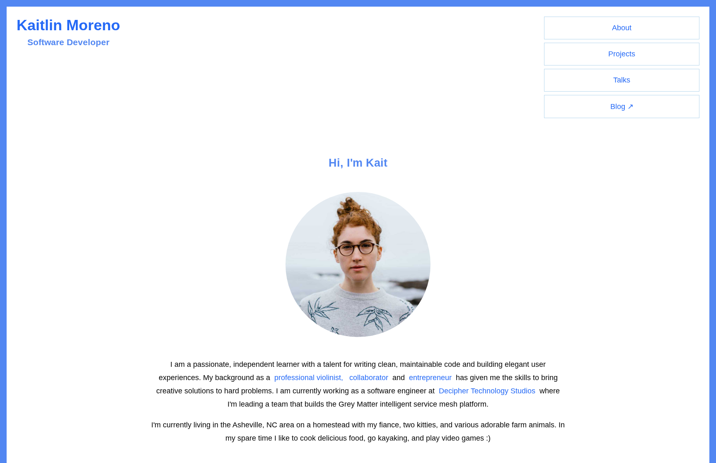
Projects (621, 54)
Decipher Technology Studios (487, 391)
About (621, 28)
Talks (621, 80)
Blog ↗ (622, 106)
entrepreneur (430, 377)
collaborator (368, 377)
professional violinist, (308, 377)
